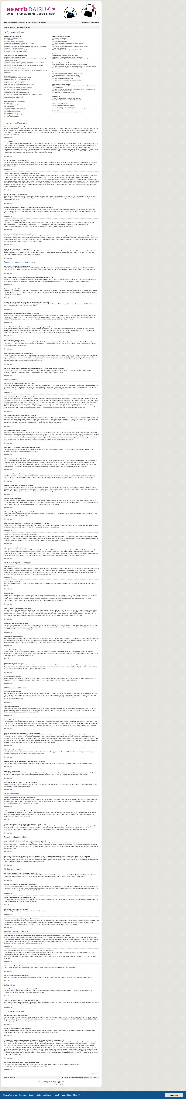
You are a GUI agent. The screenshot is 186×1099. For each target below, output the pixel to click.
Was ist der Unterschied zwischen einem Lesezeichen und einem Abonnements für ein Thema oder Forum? (74, 86)
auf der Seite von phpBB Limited (85, 1019)
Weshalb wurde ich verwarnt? (12, 91)
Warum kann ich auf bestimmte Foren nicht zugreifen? (18, 87)
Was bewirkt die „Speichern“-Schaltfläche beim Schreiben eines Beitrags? (23, 94)
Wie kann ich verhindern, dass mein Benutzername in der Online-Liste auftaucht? (25, 58)
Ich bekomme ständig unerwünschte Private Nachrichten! (67, 57)
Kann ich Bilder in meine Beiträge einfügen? (15, 108)
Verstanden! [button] (174, 1095)
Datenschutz (48, 1084)
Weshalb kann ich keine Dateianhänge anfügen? (16, 89)
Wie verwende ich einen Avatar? (12, 67)
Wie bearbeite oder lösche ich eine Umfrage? (15, 86)
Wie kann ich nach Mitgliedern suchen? (62, 78)
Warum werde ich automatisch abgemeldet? (15, 49)
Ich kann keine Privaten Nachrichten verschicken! (65, 55)
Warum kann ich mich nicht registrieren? (14, 41)
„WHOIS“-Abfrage (41, 1043)
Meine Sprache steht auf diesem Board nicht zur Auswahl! (19, 63)
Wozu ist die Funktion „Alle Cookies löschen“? (16, 51)
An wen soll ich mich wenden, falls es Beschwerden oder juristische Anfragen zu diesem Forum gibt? (75, 109)
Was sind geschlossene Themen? (13, 115)
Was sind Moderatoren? (58, 39)
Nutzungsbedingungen (58, 1084)
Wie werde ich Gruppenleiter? (60, 44)
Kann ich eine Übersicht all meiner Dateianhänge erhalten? (67, 99)
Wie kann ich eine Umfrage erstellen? (13, 82)
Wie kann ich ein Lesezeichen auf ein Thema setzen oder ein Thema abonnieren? (73, 89)
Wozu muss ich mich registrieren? (13, 38)
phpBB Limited (47, 319)
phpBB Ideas (87, 1030)
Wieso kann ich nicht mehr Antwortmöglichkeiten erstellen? (19, 84)
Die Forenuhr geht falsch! (10, 60)
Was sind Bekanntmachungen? (12, 111)
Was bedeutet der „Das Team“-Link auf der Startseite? (66, 49)
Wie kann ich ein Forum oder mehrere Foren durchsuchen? (67, 73)
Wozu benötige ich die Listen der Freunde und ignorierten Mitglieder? (70, 64)
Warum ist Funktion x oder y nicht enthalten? (64, 107)
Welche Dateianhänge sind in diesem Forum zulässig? (66, 98)
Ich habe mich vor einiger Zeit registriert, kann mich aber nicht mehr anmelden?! (25, 46)
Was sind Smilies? (9, 106)
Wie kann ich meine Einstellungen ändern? (15, 57)
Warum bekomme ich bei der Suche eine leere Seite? (66, 76)
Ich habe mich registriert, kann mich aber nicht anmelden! (19, 43)
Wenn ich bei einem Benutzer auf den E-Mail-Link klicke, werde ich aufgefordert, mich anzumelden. (26, 71)
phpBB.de (59, 319)
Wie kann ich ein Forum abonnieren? (61, 90)
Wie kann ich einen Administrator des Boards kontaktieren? (67, 112)
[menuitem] (95, 22)
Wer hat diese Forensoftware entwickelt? (63, 105)
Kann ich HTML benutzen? (11, 105)
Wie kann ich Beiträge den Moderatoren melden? (16, 92)
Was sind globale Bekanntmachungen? (14, 110)
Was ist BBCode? (8, 103)
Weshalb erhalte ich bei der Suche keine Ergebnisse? (66, 75)
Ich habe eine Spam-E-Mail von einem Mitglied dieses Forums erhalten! (70, 58)
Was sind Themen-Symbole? (11, 116)
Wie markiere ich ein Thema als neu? (13, 97)
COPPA (6, 177)
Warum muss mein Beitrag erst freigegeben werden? (18, 96)
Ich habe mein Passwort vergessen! (13, 48)
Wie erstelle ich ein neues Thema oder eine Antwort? (17, 77)
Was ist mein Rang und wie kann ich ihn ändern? (16, 68)
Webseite (43, 22)
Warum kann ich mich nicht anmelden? (14, 44)
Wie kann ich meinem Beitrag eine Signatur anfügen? (17, 81)
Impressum (41, 1084)
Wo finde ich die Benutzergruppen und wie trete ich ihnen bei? (68, 43)
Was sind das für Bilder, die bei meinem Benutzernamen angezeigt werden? (23, 65)
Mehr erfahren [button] (78, 1095)
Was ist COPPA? (8, 39)
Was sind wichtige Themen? (11, 113)
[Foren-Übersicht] (53, 12)
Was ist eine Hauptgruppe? (59, 48)
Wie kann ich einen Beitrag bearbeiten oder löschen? (17, 79)
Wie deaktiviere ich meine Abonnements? (63, 92)
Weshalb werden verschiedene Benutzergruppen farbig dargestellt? (70, 46)
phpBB (45, 1081)
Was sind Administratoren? (59, 38)
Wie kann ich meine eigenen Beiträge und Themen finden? (67, 80)
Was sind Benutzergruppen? (59, 41)
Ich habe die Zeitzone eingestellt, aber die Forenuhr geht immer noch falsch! (24, 62)
